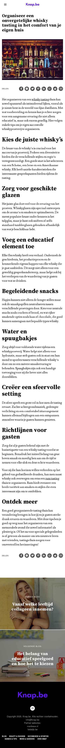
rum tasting (52, 478)
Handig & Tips (11, 739)
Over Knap (42, 739)
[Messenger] (27, 89)
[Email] (61, 89)
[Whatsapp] (49, 89)
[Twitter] (32, 89)
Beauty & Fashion (17, 736)
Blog (4, 736)
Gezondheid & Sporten (38, 736)
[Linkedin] (44, 89)
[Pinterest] (38, 89)
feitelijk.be (33, 729)
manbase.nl (32, 726)
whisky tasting (40, 99)
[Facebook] (21, 89)
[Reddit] (55, 89)
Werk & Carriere (27, 739)
